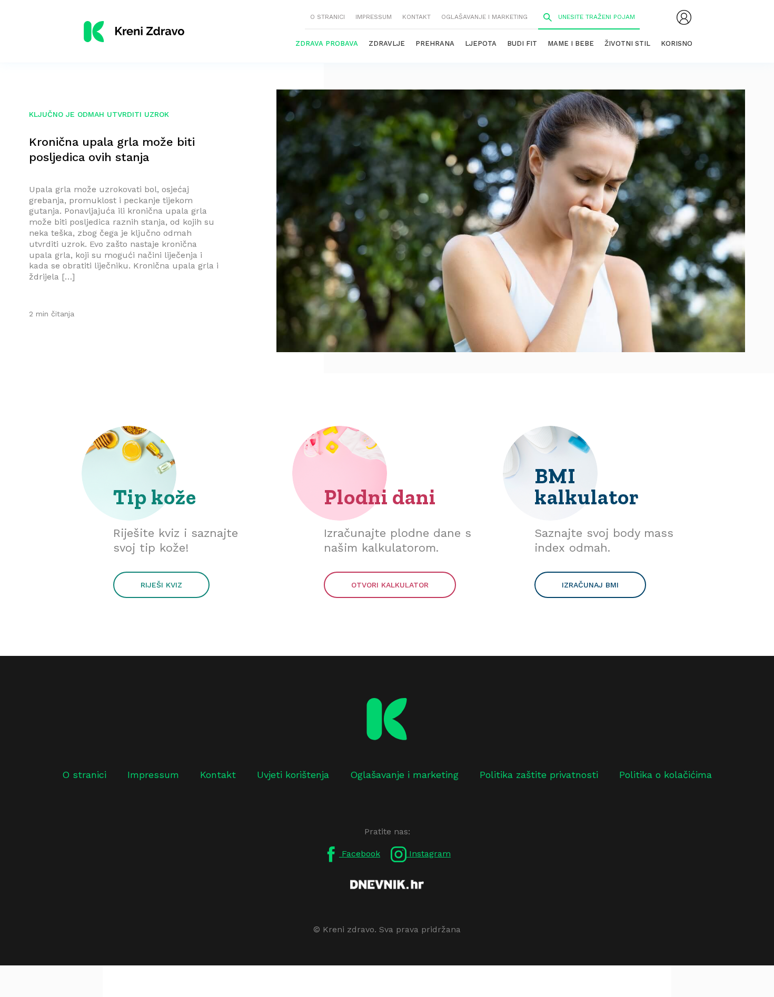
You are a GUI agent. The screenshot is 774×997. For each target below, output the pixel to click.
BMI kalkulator (586, 486)
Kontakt (416, 17)
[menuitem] (684, 17)
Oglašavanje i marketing (484, 17)
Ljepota (481, 43)
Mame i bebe (571, 43)
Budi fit (522, 43)
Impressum (373, 17)
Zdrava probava (326, 43)
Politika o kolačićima (665, 774)
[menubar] (684, 17)
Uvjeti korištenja (293, 774)
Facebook (359, 854)
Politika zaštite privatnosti (539, 774)
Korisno (676, 43)
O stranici (327, 17)
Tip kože (154, 497)
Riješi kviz (161, 585)
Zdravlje (387, 43)
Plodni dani (380, 497)
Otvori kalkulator (390, 585)
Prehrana (434, 43)
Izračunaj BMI (590, 585)
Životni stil (627, 43)
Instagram (428, 854)
